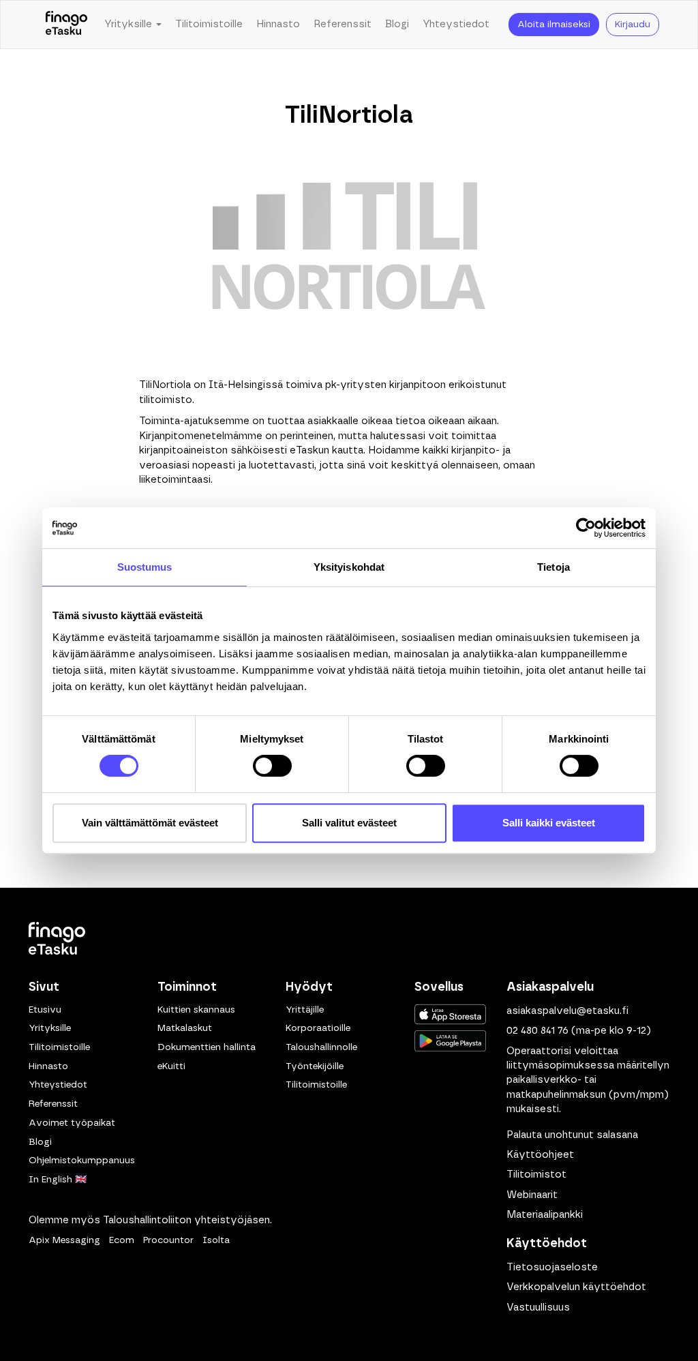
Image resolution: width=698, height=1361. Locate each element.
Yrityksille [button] (129, 24)
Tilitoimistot (536, 1174)
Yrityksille (50, 1028)
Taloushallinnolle (321, 1047)
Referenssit (342, 24)
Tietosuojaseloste (552, 1267)
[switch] (272, 766)
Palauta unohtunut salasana (572, 1135)
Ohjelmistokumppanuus (82, 1160)
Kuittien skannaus (196, 1010)
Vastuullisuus (538, 1307)
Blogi (397, 24)
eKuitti (171, 1066)
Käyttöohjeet (540, 1155)
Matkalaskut (184, 1028)
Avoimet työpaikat (72, 1123)
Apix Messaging (64, 1240)
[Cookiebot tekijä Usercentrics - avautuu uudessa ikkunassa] (586, 528)
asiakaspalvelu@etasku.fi (567, 1011)
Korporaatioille (318, 1028)
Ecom (121, 1240)
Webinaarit (532, 1195)
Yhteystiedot (456, 24)
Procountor (168, 1240)
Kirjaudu (632, 24)
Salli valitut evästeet (349, 822)
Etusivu (45, 1010)
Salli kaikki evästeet (548, 822)
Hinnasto (278, 24)
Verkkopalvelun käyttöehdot (576, 1287)
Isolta (216, 1240)
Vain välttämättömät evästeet (150, 822)
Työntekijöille (315, 1066)
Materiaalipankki (544, 1215)
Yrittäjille (305, 1010)
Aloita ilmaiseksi (553, 24)
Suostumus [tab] (144, 567)
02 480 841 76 (537, 1031)
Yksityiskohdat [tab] (349, 567)
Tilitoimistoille (209, 24)
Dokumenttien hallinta (206, 1047)
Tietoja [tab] (553, 567)
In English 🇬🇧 (58, 1179)
